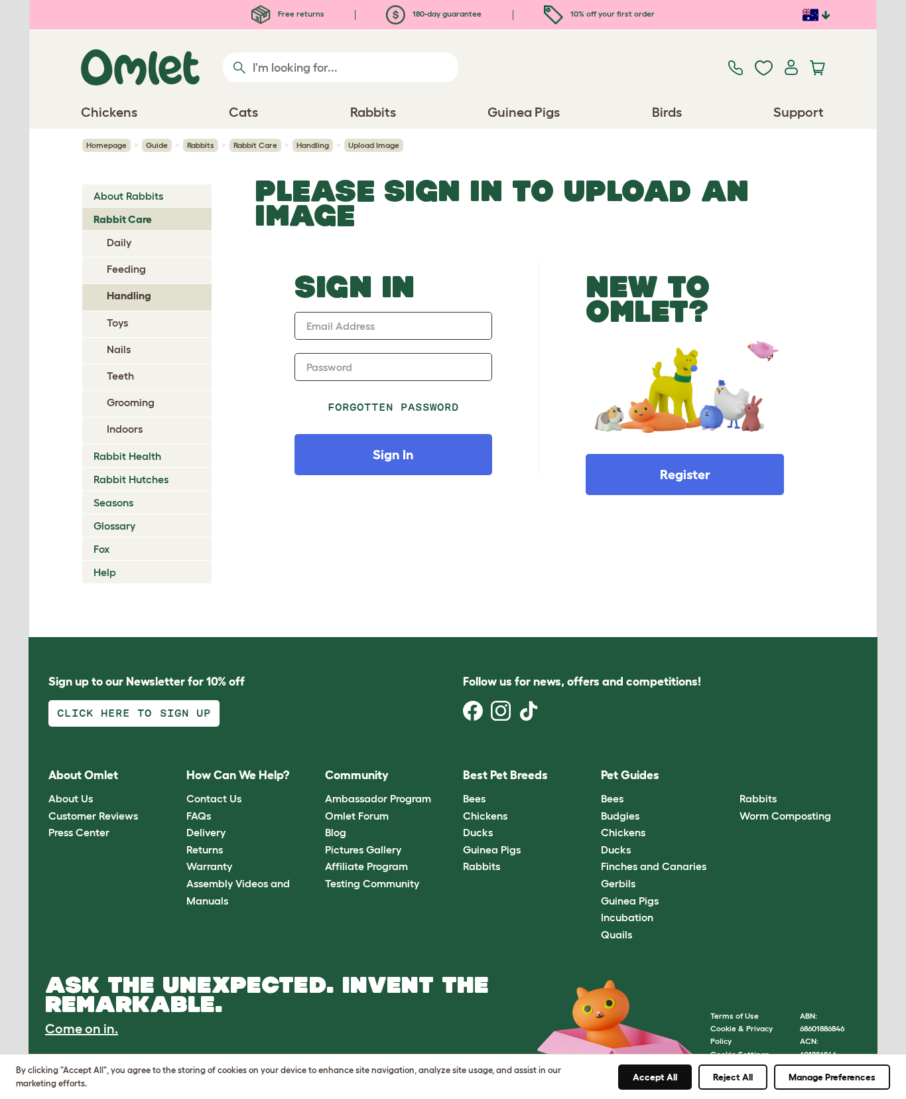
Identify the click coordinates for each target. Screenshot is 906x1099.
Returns (204, 849)
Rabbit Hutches (131, 479)
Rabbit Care (255, 145)
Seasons (113, 502)
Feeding (126, 269)
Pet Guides (630, 775)
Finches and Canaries (653, 866)
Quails (616, 934)
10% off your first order (611, 13)
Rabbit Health (127, 456)
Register (685, 474)
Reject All (733, 1077)
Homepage (106, 145)
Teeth (120, 376)
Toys (117, 323)
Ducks (478, 832)
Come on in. (81, 1028)
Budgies (620, 816)
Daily (119, 242)
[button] (729, 775)
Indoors (125, 429)
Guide (157, 145)
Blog (335, 832)
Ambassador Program (378, 798)
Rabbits (200, 145)
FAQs (198, 816)
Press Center (78, 832)
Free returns (300, 13)
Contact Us (213, 798)
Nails (119, 349)
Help (105, 572)
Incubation (627, 917)
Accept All (655, 1077)
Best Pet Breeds (505, 775)
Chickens (485, 816)
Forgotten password (394, 407)
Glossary (114, 526)
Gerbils (618, 883)
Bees (474, 798)
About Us (70, 798)
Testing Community (372, 883)
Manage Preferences (832, 1077)
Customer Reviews (93, 816)
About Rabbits (128, 196)
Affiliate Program (366, 866)
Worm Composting (785, 816)
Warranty (209, 866)
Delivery (206, 832)
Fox (101, 549)
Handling (312, 145)
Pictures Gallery (363, 849)
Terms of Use (734, 1015)
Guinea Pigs (492, 849)
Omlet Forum (357, 816)
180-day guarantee (446, 13)
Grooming (131, 402)
